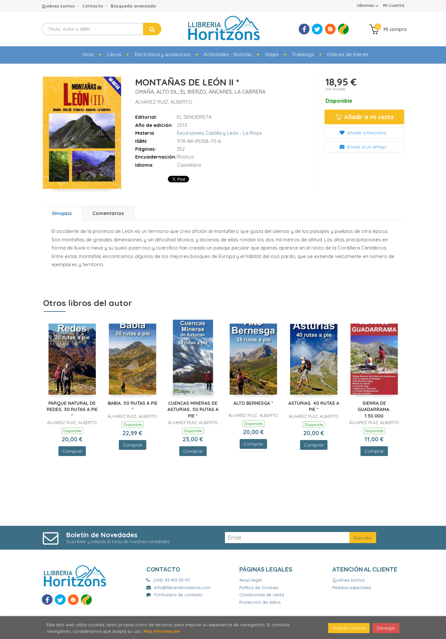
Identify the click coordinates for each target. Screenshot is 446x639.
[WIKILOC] (343, 29)
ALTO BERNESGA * (253, 403)
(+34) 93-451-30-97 (171, 580)
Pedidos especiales (351, 587)
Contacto (92, 5)
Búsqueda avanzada (133, 5)
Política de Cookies (258, 587)
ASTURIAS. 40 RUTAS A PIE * (313, 406)
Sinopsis (62, 213)
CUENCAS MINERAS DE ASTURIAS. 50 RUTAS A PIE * (192, 409)
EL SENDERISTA (194, 117)
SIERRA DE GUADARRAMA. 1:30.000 (374, 409)
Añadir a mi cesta (368, 117)
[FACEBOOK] (304, 29)
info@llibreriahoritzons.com (182, 587)
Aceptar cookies (348, 628)
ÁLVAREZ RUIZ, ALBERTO (163, 102)
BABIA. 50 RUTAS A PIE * (132, 406)
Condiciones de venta (261, 594)
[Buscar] (152, 29)
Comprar (72, 451)
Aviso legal (250, 580)
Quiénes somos (58, 5)
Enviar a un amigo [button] (366, 147)
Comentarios (108, 213)
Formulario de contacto (178, 594)
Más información (161, 631)
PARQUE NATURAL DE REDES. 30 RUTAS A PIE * (72, 409)
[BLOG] (330, 29)
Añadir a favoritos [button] (366, 133)
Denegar (386, 628)
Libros (114, 54)
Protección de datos (259, 602)
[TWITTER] (317, 29)
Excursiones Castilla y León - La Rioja (219, 133)
